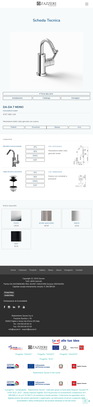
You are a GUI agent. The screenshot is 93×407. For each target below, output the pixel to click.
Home (13, 270)
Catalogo (46, 98)
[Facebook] (5, 307)
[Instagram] (9, 307)
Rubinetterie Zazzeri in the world (46, 373)
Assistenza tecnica (32, 10)
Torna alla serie (47, 94)
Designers (68, 270)
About (58, 270)
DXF (35, 160)
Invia (79, 127)
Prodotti (33, 270)
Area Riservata (78, 10)
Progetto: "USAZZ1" (23, 354)
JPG (35, 147)
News (50, 270)
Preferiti (66, 12)
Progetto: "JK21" (47, 359)
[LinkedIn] (14, 307)
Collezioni (23, 270)
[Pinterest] (19, 307)
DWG (35, 155)
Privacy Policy (8, 292)
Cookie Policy (9, 295)
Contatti (79, 270)
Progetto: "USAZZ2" (46, 354)
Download (36, 127)
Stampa (57, 127)
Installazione (17, 98)
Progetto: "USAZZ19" (69, 354)
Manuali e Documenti (56, 10)
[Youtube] (24, 307)
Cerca (81, 12)
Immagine (75, 98)
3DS (35, 151)
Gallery (42, 270)
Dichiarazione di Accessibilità (15, 301)
